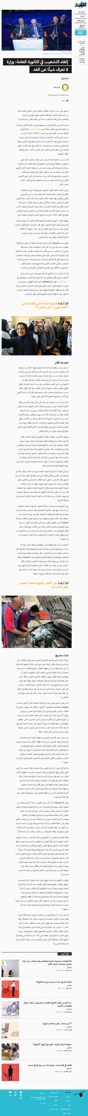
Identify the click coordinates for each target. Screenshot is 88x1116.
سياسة (68, 1096)
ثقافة (56, 1100)
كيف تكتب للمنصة (81, 42)
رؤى (69, 1105)
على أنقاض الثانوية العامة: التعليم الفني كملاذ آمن (44, 585)
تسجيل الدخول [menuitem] (82, 26)
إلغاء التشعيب (34, 129)
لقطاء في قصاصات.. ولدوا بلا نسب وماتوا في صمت (55, 1065)
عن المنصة (42, 1093)
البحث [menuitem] (82, 16)
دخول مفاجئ (66, 1113)
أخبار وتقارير (54, 1092)
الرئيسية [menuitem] (82, 11)
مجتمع (65, 78)
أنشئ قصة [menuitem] (81, 20)
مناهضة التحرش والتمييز (82, 60)
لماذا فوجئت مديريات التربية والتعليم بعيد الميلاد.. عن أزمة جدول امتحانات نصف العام (45, 961)
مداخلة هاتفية (62, 281)
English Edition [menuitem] (81, 33)
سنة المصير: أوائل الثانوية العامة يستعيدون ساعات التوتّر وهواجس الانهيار (49, 1002)
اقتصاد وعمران (53, 1096)
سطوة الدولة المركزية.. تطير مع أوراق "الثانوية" (57, 1044)
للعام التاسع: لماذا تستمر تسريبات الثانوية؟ (59, 981)
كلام (62, 927)
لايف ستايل (54, 1109)
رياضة (56, 1105)
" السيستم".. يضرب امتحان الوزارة (61, 1023)
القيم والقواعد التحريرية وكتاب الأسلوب (82, 51)
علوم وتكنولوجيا (65, 1109)
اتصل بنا (42, 1103)
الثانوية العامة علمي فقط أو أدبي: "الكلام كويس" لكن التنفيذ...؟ (44, 305)
